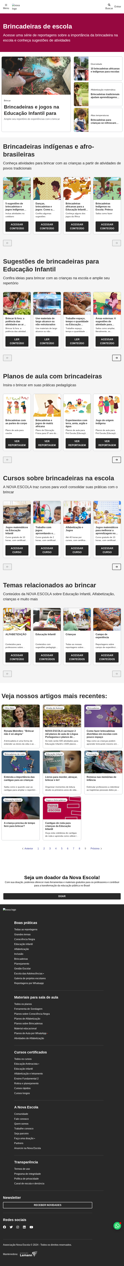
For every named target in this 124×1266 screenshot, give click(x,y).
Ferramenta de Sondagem (28, 1009)
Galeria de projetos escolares (30, 978)
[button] (116, 358)
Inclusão (18, 954)
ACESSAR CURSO (17, 550)
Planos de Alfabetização (27, 1018)
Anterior (28, 848)
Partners (18, 1143)
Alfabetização (21, 949)
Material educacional (25, 1028)
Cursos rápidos (22, 1088)
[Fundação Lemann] (28, 1254)
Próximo (95, 848)
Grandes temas (22, 934)
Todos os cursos (23, 1059)
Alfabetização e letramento (28, 1073)
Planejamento (21, 963)
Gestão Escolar (22, 968)
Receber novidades (47, 1205)
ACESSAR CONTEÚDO (17, 226)
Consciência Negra (24, 939)
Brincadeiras (21, 959)
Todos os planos (23, 1004)
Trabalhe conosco (23, 1128)
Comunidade (21, 1114)
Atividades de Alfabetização (29, 1038)
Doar (62, 896)
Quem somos (21, 1123)
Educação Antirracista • (26, 1064)
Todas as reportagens (25, 929)
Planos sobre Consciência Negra (32, 1014)
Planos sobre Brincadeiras (28, 1023)
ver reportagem (17, 443)
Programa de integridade (27, 1174)
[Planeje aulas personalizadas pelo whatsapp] (117, 1226)
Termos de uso (22, 1169)
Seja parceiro (21, 1133)
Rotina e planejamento (26, 1083)
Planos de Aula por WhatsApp (31, 1033)
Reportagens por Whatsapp (29, 983)
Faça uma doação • (24, 1138)
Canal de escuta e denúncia (29, 1183)
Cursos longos (22, 1093)
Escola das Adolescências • (29, 973)
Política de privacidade (26, 1178)
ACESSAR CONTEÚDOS (47, 657)
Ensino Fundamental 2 (26, 1078)
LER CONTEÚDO (17, 341)
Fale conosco (21, 1119)
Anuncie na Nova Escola (27, 1148)
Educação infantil (23, 944)
